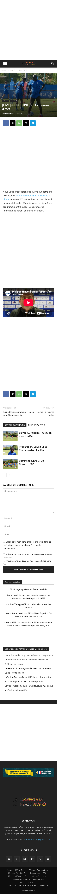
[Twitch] (32, 859)
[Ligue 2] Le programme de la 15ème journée (14, 413)
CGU (44, 873)
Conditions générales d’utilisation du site (27, 879)
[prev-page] (5, 475)
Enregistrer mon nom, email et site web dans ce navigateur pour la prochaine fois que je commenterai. (27, 545)
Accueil (4, 70)
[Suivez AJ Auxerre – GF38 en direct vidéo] (10, 436)
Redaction (9, 113)
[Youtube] (48, 859)
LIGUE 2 (13, 70)
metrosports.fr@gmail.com (37, 839)
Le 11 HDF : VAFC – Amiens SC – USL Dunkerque (28, 885)
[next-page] (9, 475)
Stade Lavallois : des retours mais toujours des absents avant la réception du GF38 (28, 597)
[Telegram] (33, 123)
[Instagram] (24, 859)
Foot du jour (35, 873)
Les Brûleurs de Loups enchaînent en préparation (29, 655)
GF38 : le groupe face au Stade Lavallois (28, 589)
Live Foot (23, 873)
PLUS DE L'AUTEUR (36, 425)
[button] (5, 64)
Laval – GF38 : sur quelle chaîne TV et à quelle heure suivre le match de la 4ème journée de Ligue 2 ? (28, 624)
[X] (12, 123)
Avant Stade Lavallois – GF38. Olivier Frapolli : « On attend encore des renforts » (29, 615)
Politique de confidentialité (35, 876)
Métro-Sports (20, 870)
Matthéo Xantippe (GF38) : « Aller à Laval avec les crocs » (28, 606)
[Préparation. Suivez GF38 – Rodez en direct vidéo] (10, 450)
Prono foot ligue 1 (27, 882)
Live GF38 (23, 70)
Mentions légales (15, 876)
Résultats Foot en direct (38, 870)
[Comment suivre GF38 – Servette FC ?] (10, 464)
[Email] (26, 123)
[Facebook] (6, 123)
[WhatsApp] (19, 123)
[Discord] (9, 859)
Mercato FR (13, 873)
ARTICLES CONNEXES (15, 425)
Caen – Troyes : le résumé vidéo (41, 413)
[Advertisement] (28, 29)
